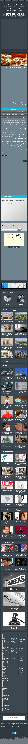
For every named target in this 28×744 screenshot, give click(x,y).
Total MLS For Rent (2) (14, 635)
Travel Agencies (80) (6, 709)
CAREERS (19, 10)
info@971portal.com (9, 203)
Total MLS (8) (14, 648)
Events (20, 652)
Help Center (21, 672)
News (7, 152)
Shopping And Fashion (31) (6, 696)
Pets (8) (4, 686)
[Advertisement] (14, 34)
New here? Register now (20, 51)
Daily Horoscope (21, 668)
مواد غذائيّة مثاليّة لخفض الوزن (19, 111)
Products (21, 660)
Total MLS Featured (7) (13, 642)
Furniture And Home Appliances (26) (6, 654)
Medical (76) (5, 680)
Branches (21, 658)
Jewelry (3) (5, 678)
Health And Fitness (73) (5, 662)
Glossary (21, 648)
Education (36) (6, 645)
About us (21, 637)
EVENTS (22, 6)
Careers (20, 641)
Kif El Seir (21, 670)
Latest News (21, 650)
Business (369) (5, 638)
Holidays (21, 646)
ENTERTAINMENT (8, 6)
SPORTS (16, 6)
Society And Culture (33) (5, 699)
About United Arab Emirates (22, 655)
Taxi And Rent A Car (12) (6, 702)
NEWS (24, 2)
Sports (20, 662)
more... (14, 310)
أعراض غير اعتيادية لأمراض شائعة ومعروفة (16, 117)
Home (3, 152)
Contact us (21, 675)
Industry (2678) (4, 672)
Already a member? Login (7, 51)
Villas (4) (13, 658)
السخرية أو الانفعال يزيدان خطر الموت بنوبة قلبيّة (14, 114)
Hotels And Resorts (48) (5, 666)
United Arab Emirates (11, 10)
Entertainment (22, 665)
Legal (20, 643)
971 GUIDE (4, 2)
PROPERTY (11, 2)
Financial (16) (6, 650)
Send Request (22, 639)
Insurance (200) (5, 676)
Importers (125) (5, 669)
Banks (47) (5, 634)
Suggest (11, 292)
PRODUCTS (18, 2)
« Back (25, 161)
